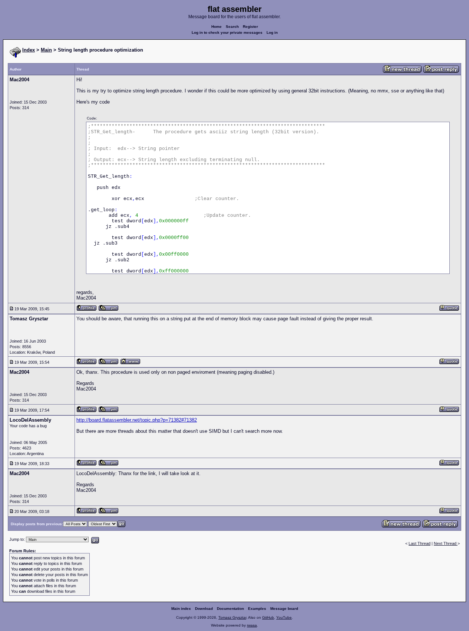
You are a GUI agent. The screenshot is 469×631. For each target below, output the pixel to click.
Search (232, 26)
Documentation (230, 609)
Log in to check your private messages (227, 32)
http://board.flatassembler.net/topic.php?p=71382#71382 (136, 420)
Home (216, 26)
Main (46, 50)
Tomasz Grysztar (232, 617)
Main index (181, 609)
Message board (284, 609)
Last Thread (419, 543)
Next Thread (446, 543)
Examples (257, 609)
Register (250, 26)
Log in (272, 32)
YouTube (284, 617)
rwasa (252, 625)
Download (204, 609)
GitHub (268, 617)
